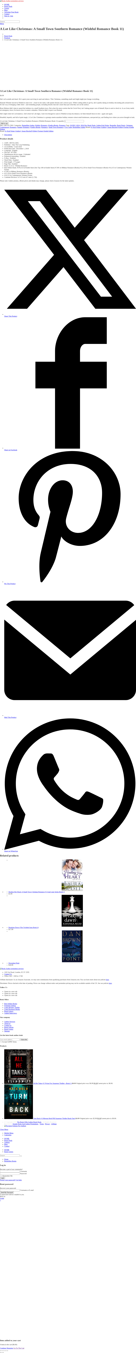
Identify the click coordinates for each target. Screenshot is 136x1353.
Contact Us (8, 974)
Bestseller (113, 125)
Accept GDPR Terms (9, 1042)
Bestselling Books (10, 1161)
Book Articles (8, 1027)
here (107, 980)
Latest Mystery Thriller (12, 1007)
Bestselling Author (28, 125)
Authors (7, 1142)
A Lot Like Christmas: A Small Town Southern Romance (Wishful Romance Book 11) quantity (32, 121)
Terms (42, 1124)
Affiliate (54, 1124)
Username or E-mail (27, 1190)
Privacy (47, 1124)
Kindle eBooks (53, 125)
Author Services (9, 1022)
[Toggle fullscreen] (3, 1350)
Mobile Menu (8, 1133)
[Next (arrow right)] (3, 1352)
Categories (7, 1135)
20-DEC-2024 (75, 125)
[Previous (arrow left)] (1, 1352)
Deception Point (13, 963)
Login (2, 1178)
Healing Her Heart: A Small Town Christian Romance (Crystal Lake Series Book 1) (36, 892)
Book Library (8, 1011)
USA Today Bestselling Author (74, 127)
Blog (6, 1144)
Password (23, 1173)
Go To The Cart (18, 1348)
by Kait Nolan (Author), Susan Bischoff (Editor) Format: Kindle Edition (29, 131)
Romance (62, 125)
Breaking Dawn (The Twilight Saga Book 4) (23, 927)
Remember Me (7, 1176)
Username (23, 1171)
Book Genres (8, 1029)
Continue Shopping (6, 1348)
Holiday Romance (41, 125)
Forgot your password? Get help (11, 1180)
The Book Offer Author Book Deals (29, 1122)
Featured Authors (10, 1006)
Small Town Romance (56, 127)
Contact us (7, 1025)
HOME (6, 1138)
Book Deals (121, 125)
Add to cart (4, 123)
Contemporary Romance (8, 127)
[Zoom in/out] (1, 1350)
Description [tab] (8, 135)
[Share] (5, 1350)
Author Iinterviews (10, 1013)
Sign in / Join (8, 16)
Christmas (129, 125)
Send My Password (7, 1192)
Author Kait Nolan (102, 125)
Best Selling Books (10, 1004)
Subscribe (24, 1039)
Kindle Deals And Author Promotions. (25, 1124)
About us (7, 1023)
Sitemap (7, 1031)
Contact (6, 1146)
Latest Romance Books (12, 1009)
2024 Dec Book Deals (88, 125)
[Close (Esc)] (7, 1350)
